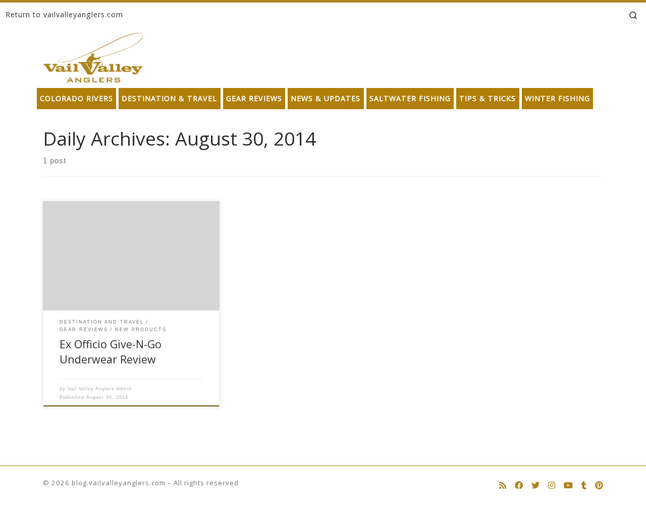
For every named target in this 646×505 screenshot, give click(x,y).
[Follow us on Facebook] (519, 485)
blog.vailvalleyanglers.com (119, 482)
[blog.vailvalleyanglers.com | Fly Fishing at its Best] (93, 55)
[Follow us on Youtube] (568, 485)
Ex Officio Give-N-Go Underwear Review (111, 351)
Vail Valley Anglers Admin (100, 388)
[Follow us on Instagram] (551, 485)
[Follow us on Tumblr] (583, 485)
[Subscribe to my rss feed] (502, 485)
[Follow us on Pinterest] (599, 485)
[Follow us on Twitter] (535, 485)
